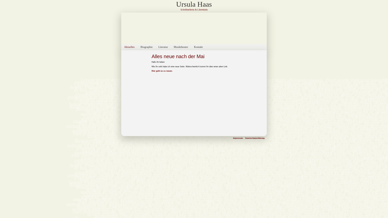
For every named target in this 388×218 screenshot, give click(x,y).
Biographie (146, 46)
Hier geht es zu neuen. (162, 71)
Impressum (238, 138)
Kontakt (198, 46)
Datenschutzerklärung (254, 138)
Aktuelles (129, 46)
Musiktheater (181, 46)
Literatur (163, 46)
